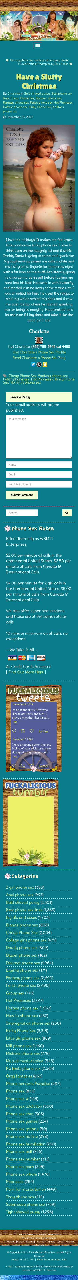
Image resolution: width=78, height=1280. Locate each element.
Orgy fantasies (19, 1075)
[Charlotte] (39, 339)
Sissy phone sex (20, 1196)
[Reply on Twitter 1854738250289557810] (15, 731)
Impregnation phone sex (28, 1023)
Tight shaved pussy (23, 1211)
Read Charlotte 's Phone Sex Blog (39, 357)
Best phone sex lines (24, 909)
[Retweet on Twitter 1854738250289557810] (23, 731)
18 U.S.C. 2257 (27, 1259)
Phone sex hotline (22, 1136)
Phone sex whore (21, 1174)
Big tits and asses (21, 917)
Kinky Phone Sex (40, 107)
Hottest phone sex (15, 107)
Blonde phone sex (22, 924)
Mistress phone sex (23, 1053)
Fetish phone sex (41, 102)
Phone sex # (17, 1098)
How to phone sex (22, 1015)
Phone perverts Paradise (28, 1083)
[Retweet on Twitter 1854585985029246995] (23, 766)
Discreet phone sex (48, 98)
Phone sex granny (22, 1128)
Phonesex (15, 1181)
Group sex (15, 992)
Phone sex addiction (24, 1106)
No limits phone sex (25, 382)
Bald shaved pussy (37, 93)
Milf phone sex (19, 1045)
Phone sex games (22, 1121)
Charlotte (14, 93)
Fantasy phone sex (16, 102)
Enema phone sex (22, 970)
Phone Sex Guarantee (48, 1259)
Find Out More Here (26, 672)
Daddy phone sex (21, 947)
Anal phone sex (19, 894)
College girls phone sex (26, 940)
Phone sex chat (20, 1113)
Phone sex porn (20, 1166)
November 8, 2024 (23, 704)
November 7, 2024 (23, 739)
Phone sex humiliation (25, 1143)
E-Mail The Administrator (19, 1266)
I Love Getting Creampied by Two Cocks (43, 64)
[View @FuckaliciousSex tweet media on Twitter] (15, 722)
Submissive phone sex (25, 1204)
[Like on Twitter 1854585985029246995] (32, 766)
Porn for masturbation (26, 1189)
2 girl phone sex (20, 887)
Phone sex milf (19, 1151)
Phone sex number (23, 1158)
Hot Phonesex (63, 102)
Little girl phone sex (23, 1038)
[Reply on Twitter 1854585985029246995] (15, 766)
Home (14, 1259)
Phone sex (15, 1090)
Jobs (64, 1259)
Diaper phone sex (21, 955)
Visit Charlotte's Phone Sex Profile (39, 352)
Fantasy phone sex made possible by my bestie (39, 60)
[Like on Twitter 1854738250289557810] (32, 731)
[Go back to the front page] (39, 26)
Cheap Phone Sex (22, 98)
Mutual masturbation (25, 1060)
